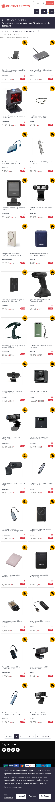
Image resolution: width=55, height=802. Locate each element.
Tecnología (13, 31)
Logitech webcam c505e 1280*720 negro (13, 484)
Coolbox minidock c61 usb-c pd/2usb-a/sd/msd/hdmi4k (11, 713)
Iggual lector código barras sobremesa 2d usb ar (38, 392)
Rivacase (33, 443)
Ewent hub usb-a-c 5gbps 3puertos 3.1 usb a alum (38, 116)
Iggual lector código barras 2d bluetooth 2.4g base (40, 300)
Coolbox (5, 168)
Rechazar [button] (33, 796)
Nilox (32, 719)
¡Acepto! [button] (21, 796)
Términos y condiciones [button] (13, 787)
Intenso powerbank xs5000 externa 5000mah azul (39, 254)
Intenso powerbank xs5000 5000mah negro (39, 576)
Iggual (32, 76)
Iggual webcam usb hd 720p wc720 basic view (39, 667)
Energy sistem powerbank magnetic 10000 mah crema (11, 254)
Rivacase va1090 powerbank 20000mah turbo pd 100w (39, 438)
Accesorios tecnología (30, 31)
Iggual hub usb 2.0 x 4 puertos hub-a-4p (40, 621)
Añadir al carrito (14, 85)
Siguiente (45, 736)
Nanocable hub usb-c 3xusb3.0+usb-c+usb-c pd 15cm (12, 530)
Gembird (5, 76)
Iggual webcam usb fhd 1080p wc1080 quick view (12, 392)
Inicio (4, 31)
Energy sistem (7, 259)
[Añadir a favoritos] (24, 75)
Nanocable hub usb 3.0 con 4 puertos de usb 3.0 (12, 667)
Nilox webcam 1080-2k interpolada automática (38, 713)
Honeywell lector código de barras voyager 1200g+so (13, 346)
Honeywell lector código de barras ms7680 (13, 208)
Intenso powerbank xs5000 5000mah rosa (11, 576)
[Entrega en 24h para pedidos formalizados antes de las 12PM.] (25, 42)
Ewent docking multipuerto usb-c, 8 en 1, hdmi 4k (41, 484)
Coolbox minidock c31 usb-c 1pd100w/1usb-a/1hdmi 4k (11, 162)
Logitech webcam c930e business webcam (41, 208)
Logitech (33, 213)
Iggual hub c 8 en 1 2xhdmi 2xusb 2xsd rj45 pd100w (41, 70)
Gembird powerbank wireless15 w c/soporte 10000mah (13, 70)
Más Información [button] (8, 796)
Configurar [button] (45, 796)
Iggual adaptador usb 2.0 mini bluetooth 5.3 (12, 621)
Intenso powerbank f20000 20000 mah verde (41, 346)
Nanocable (6, 535)
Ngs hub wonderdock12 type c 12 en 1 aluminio (41, 162)
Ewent (32, 122)
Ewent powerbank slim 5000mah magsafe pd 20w (41, 530)
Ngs (31, 168)
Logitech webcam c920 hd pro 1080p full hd (12, 438)
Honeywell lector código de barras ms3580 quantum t (13, 116)
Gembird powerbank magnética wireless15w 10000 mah (13, 300)
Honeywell (6, 122)
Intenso (32, 259)
